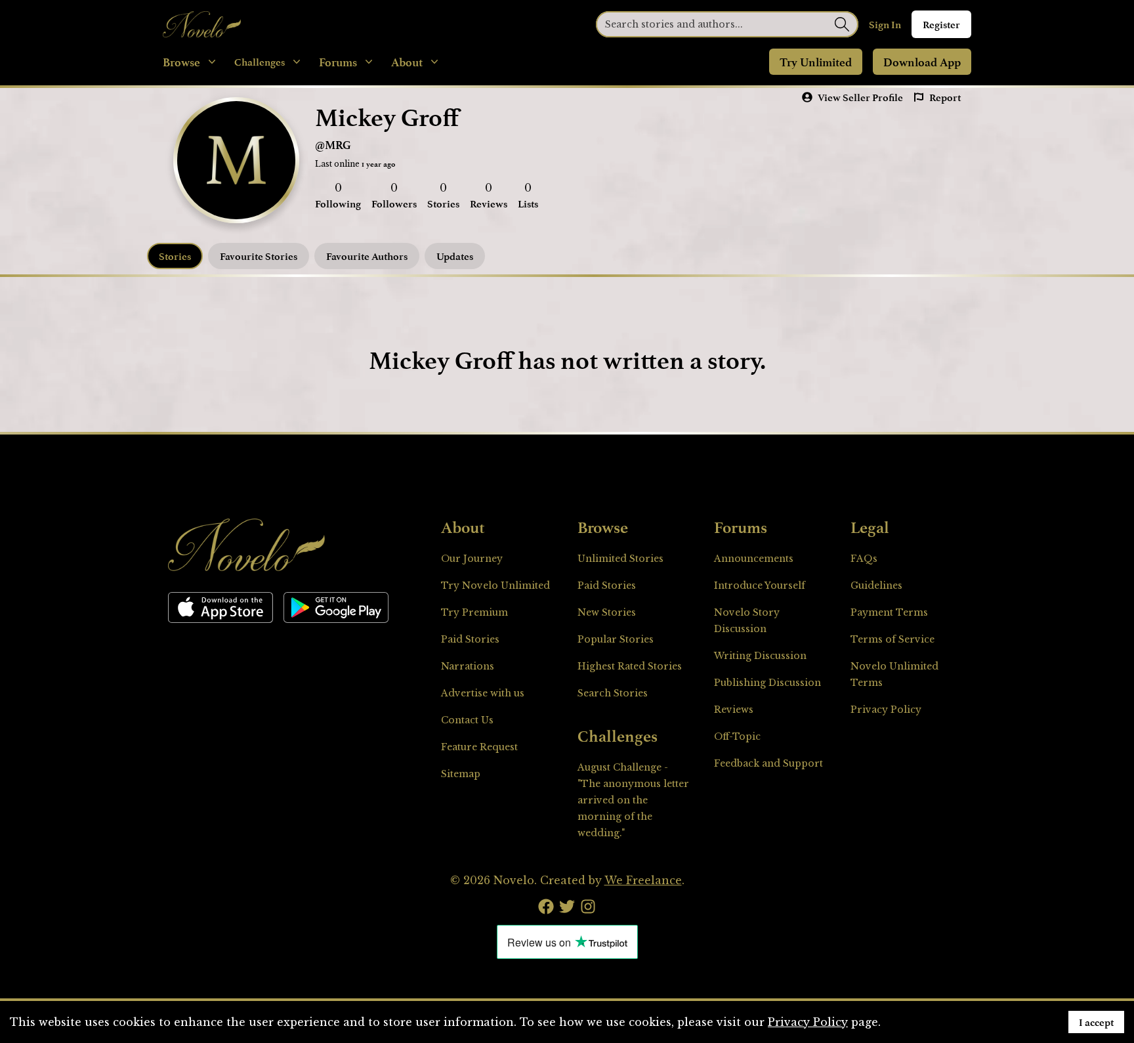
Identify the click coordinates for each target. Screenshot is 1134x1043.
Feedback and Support (768, 763)
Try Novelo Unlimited (495, 585)
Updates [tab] (454, 256)
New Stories (607, 612)
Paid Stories (470, 639)
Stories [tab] (175, 256)
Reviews (733, 709)
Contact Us (467, 720)
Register (941, 24)
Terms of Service (892, 639)
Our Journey (472, 558)
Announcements (753, 558)
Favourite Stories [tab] (258, 256)
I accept (1096, 1022)
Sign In (885, 24)
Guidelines (876, 585)
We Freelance (643, 880)
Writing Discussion (760, 656)
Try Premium (474, 612)
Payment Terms (889, 612)
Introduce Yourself (759, 585)
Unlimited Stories (620, 558)
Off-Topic (737, 736)
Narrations (467, 666)
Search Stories (613, 693)
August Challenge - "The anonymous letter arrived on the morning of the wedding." (633, 800)
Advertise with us (482, 693)
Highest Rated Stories (630, 666)
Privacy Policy (885, 709)
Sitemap (460, 774)
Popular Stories (616, 639)
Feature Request (479, 747)
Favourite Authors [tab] (367, 256)
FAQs (863, 558)
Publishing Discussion (767, 683)
